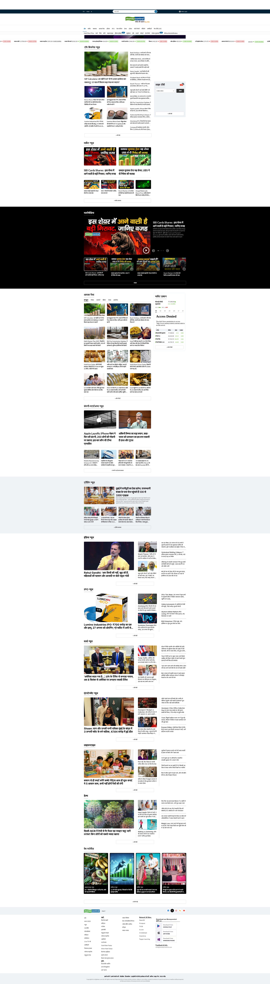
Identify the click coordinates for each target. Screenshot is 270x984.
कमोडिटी (149, 28)
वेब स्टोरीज (119, 28)
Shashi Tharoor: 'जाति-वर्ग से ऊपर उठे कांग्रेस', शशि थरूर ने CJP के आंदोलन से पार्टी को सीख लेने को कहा (140, 85)
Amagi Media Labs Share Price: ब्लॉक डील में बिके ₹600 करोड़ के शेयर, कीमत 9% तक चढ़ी (143, 193)
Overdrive (142, 936)
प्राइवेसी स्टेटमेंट (135, 976)
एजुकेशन (128, 33)
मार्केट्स (86, 935)
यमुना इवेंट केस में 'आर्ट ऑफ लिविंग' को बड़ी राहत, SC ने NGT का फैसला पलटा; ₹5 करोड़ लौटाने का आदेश (140, 91)
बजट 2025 (87, 921)
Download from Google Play (166, 926)
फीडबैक (122, 976)
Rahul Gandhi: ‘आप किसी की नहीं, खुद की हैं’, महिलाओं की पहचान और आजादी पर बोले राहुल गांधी (139, 72)
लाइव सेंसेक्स (125, 918)
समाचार (95, 28)
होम (85, 28)
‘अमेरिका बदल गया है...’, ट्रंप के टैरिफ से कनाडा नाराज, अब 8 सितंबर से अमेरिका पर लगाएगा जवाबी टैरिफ (140, 60)
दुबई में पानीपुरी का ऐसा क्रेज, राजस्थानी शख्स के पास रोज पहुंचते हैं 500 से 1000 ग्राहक (133, 492)
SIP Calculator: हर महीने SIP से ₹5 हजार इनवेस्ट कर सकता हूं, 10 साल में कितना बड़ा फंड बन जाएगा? (105, 80)
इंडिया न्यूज (89, 537)
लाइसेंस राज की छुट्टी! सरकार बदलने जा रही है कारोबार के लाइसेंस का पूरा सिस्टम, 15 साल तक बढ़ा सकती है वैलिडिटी (107, 463)
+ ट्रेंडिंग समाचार (117, 527)
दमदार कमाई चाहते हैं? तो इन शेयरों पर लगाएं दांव (91, 192)
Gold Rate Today (106, 945)
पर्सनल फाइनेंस (88, 952)
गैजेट (100, 33)
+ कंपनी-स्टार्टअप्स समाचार (117, 470)
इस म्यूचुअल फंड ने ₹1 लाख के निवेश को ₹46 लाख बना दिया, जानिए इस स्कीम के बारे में (116, 102)
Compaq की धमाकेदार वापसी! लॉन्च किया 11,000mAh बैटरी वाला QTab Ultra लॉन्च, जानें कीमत (140, 128)
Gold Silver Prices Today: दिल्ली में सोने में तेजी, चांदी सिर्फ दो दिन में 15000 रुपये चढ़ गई (140, 367)
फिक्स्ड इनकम (88, 948)
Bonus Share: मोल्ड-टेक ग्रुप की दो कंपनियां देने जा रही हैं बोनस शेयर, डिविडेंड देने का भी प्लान (94, 102)
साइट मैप (156, 976)
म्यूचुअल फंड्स (105, 933)
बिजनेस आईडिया (105, 952)
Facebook (168, 910)
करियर (151, 976)
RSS (180, 910)
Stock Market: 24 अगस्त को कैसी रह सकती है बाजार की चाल (126, 193)
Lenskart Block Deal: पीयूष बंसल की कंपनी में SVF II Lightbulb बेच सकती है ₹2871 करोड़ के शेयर (116, 124)
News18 (142, 920)
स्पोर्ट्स (141, 33)
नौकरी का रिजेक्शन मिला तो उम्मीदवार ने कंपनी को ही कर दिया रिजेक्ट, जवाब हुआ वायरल (143, 520)
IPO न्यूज (88, 589)
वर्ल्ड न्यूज (88, 641)
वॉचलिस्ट (86, 938)
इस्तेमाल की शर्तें (144, 976)
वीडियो (143, 28)
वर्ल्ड (97, 33)
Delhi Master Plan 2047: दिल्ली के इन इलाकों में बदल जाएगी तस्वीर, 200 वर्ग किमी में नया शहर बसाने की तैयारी (94, 343)
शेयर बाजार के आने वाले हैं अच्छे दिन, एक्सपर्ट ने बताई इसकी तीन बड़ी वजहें (139, 66)
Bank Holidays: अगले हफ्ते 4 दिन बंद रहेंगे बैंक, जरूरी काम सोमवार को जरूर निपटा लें (140, 54)
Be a (147, 21)
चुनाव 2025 (104, 955)
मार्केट (89, 28)
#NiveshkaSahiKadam (171, 33)
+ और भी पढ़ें (117, 398)
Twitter (172, 910)
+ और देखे (118, 135)
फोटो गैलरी (137, 28)
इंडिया (108, 28)
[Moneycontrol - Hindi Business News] (135, 20)
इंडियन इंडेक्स (118, 33)
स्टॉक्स (103, 926)
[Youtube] (184, 910)
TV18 (141, 926)
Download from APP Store (166, 933)
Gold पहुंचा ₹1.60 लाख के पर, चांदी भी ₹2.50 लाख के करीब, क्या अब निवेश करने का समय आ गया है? (140, 390)
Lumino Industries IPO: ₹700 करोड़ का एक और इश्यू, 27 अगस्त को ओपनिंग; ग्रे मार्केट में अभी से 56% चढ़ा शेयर (94, 124)
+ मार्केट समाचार (117, 200)
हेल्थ (125, 28)
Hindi (88, 11)
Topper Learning (144, 939)
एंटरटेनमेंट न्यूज (91, 693)
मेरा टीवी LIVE (157, 28)
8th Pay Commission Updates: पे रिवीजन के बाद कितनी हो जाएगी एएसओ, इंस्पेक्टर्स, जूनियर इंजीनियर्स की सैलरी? (140, 103)
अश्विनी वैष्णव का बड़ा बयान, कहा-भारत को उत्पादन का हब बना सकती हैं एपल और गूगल (134, 437)
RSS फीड (163, 976)
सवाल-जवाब (125, 930)
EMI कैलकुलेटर (105, 967)
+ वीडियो (135, 282)
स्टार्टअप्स (103, 942)
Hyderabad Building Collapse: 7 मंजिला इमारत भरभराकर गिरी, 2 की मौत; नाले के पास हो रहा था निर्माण (140, 116)
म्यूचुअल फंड (87, 955)
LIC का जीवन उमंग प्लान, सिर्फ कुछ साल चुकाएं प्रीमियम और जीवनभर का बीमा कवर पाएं (94, 390)
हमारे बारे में (107, 976)
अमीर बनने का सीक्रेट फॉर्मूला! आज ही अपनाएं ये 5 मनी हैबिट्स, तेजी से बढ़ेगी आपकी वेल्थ (116, 367)
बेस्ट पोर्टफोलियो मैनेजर (128, 921)
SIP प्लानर (104, 970)
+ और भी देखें (169, 347)
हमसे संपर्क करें (115, 976)
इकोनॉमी (103, 929)
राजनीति (86, 928)
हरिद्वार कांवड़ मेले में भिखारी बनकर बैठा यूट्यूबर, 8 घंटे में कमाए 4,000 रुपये (91, 520)
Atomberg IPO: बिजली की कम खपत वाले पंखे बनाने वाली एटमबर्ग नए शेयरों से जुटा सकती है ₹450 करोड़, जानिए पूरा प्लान (140, 122)
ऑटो (104, 33)
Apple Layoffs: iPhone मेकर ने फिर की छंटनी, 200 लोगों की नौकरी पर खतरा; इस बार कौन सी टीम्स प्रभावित (140, 110)
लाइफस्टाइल (110, 33)
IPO (113, 28)
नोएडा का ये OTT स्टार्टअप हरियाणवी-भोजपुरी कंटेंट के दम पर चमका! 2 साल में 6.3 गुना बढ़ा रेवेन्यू (125, 463)
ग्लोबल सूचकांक (155, 33)
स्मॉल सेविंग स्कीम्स (127, 924)
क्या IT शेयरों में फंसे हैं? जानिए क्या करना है (108, 192)
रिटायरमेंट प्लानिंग (105, 964)
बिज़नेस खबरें (104, 920)
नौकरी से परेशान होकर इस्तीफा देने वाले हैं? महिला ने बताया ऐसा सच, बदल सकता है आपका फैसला (126, 520)
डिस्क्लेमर (127, 976)
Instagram (176, 910)
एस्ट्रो (137, 33)
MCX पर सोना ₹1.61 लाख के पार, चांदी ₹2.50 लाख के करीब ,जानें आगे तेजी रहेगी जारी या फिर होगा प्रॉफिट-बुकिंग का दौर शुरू (117, 390)
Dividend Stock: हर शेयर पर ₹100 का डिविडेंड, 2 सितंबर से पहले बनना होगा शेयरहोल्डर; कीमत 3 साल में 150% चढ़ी (140, 79)
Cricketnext (143, 933)
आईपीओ (103, 939)
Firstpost (142, 923)
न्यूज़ (85, 925)
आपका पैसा (102, 28)
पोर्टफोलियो (87, 931)
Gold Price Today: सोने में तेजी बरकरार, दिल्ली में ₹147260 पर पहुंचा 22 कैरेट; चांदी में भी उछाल (93, 367)
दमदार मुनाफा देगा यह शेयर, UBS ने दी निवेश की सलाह (134, 172)
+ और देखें (170, 113)
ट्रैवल (130, 28)
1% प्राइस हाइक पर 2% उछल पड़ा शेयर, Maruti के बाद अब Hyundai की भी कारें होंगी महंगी (143, 463)
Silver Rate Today (106, 948)
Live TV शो (87, 941)
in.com (141, 929)
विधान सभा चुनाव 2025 (107, 958)
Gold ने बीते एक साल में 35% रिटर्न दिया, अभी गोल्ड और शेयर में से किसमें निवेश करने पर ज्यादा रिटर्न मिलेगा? (140, 343)
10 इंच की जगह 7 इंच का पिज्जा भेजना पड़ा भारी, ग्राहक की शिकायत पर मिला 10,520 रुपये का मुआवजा (109, 520)
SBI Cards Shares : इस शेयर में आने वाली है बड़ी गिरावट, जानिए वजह (100, 172)
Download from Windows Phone (166, 939)
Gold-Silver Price (89, 33)
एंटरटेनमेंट (147, 33)
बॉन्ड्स (124, 927)
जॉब (133, 33)
